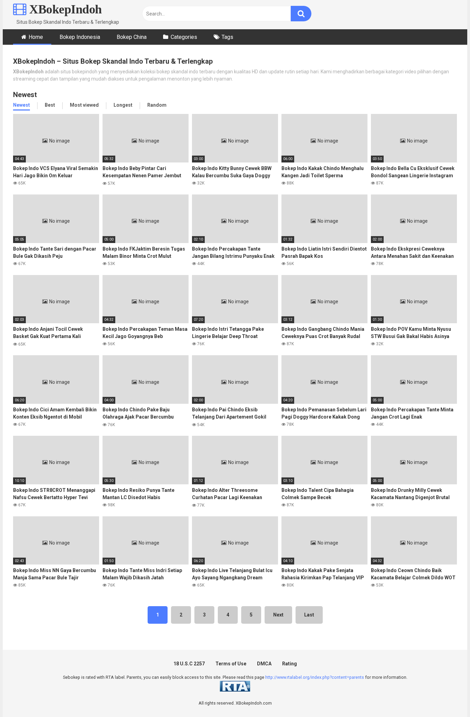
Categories (184, 37)
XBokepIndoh (64, 9)
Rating (289, 663)
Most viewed (84, 105)
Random (157, 105)
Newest (21, 105)
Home (36, 37)
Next (278, 615)
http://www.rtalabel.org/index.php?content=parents (314, 677)
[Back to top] (447, 696)
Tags (227, 37)
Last (309, 615)
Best (50, 105)
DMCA (264, 663)
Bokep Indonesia (80, 37)
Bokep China (132, 37)
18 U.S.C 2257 (189, 663)
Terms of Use (230, 663)
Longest (123, 105)
